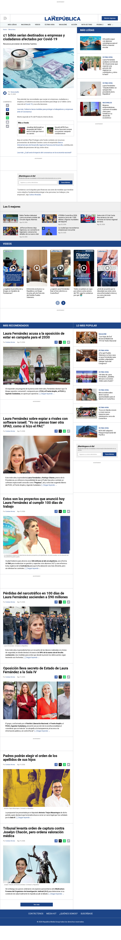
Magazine (102, 334)
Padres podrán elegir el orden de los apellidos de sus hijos (30, 758)
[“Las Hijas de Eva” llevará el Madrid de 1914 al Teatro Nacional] (86, 337)
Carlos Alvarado (35, 195)
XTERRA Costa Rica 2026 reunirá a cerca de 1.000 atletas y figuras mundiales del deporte (68, 218)
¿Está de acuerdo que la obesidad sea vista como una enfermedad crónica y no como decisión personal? (107, 293)
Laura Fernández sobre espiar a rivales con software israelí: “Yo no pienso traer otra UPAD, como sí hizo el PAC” (35, 422)
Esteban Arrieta (10, 342)
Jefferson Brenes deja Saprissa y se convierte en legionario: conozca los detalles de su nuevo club (29, 231)
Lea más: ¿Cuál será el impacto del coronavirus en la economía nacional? (44, 153)
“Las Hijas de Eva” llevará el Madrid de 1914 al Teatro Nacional (107, 339)
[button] (110, 18)
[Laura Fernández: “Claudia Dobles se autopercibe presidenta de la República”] (90, 89)
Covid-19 (29, 104)
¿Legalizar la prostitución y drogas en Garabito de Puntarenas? (13, 291)
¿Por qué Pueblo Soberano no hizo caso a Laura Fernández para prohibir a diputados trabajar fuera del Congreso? (107, 358)
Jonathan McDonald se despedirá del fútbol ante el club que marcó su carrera (35, 130)
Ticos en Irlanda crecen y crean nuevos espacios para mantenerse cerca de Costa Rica (107, 414)
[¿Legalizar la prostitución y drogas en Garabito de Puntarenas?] (13, 268)
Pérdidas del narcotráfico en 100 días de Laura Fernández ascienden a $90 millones (35, 595)
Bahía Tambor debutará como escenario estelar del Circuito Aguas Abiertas (30, 217)
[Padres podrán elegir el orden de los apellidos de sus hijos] (36, 788)
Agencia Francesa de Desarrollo (51, 145)
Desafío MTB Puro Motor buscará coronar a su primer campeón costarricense (63, 130)
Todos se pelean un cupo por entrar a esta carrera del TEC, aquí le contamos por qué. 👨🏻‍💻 (83, 292)
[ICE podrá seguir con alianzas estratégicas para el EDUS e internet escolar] (90, 43)
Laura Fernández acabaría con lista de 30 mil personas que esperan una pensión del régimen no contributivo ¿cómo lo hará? (110, 67)
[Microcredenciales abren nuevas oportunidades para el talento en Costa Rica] (86, 395)
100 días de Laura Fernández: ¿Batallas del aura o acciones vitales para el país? (106, 378)
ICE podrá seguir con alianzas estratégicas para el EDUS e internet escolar (110, 43)
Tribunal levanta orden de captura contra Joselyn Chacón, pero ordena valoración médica (33, 832)
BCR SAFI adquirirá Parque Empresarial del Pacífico (107, 433)
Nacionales (107, 103)
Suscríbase (87, 913)
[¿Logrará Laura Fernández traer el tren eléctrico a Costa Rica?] (60, 268)
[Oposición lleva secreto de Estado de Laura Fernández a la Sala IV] (36, 700)
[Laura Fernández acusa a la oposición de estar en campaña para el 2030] (36, 366)
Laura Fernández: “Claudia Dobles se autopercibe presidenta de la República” (110, 90)
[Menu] (5, 18)
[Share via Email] (7, 122)
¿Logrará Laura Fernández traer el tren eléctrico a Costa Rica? (59, 291)
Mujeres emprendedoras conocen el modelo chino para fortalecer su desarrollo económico (110, 111)
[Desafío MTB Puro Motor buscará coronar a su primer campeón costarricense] (50, 130)
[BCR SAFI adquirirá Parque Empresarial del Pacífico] (86, 431)
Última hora (11, 29)
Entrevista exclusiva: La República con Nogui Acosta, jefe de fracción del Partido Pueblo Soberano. (36, 293)
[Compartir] (7, 126)
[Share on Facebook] (7, 109)
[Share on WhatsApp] (7, 117)
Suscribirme (65, 182)
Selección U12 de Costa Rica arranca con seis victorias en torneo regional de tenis (107, 218)
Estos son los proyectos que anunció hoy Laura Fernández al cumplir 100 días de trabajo (34, 502)
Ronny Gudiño (15, 92)
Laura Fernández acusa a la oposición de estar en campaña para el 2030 (33, 335)
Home (5, 29)
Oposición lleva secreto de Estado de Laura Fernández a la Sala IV (35, 670)
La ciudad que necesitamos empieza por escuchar (68, 229)
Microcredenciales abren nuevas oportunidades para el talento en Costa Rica (107, 396)
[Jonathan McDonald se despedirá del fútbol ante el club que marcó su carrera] (22, 130)
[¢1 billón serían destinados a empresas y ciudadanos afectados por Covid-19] (38, 68)
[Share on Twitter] (7, 113)
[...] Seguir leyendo (46, 394)
